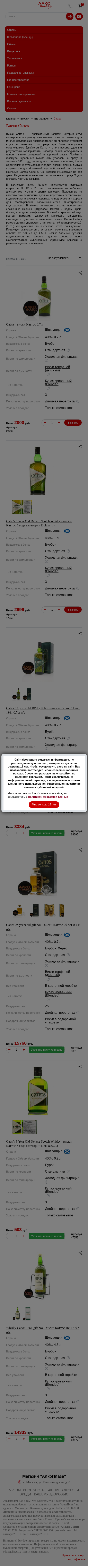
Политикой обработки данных (48, 796)
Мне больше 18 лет (44, 804)
